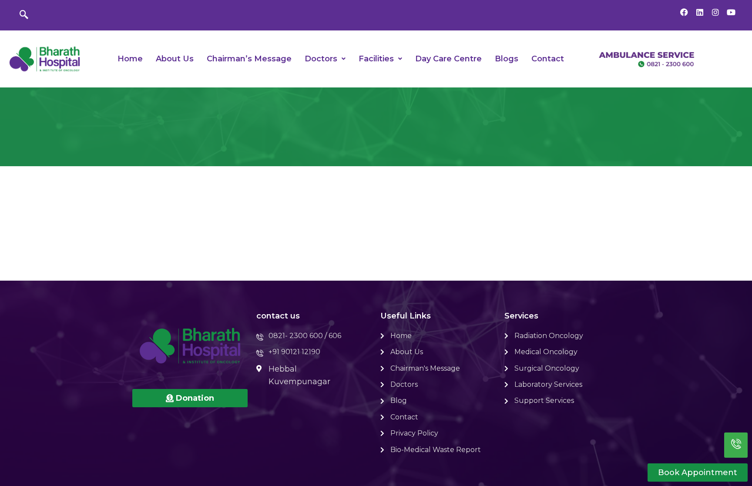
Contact (547, 59)
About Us (175, 59)
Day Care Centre (448, 59)
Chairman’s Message (249, 59)
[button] (325, 58)
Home (130, 59)
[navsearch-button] (24, 15)
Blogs (506, 59)
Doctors (321, 59)
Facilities (376, 59)
